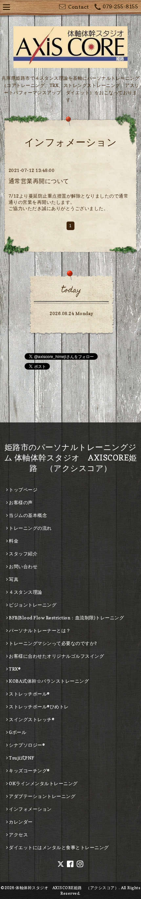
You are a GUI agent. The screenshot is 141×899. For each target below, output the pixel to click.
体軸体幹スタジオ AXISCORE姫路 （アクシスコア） (67, 887)
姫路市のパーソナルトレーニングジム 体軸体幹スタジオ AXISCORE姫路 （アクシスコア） (70, 457)
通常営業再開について (39, 181)
